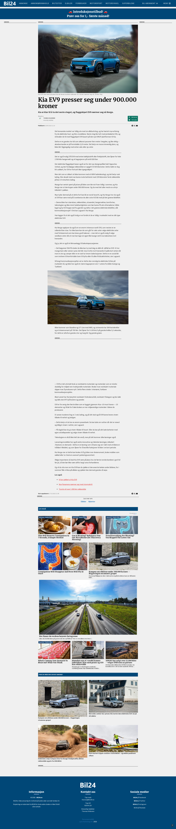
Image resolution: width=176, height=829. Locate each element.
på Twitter (139, 801)
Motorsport (96, 3)
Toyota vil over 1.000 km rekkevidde (72, 489)
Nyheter (92, 501)
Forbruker (81, 3)
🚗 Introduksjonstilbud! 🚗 (88, 12)
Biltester (57, 3)
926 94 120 (134, 117)
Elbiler (68, 3)
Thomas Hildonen (88, 811)
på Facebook (139, 797)
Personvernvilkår (88, 819)
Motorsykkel (112, 3)
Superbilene (128, 3)
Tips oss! (134, 120)
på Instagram (139, 804)
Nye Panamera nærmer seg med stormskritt (75, 484)
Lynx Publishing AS (85, 822)
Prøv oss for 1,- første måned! (88, 16)
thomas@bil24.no (88, 800)
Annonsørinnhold (40, 3)
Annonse (23, 3)
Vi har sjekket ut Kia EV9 (68, 479)
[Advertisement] (88, 359)
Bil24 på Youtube (139, 808)
